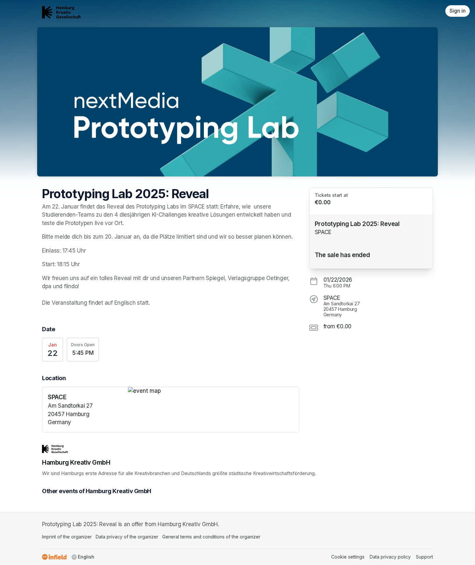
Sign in (457, 11)
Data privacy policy (390, 556)
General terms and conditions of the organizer (211, 536)
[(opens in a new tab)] (213, 391)
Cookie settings (347, 556)
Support (424, 556)
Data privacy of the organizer (127, 536)
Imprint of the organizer (67, 536)
